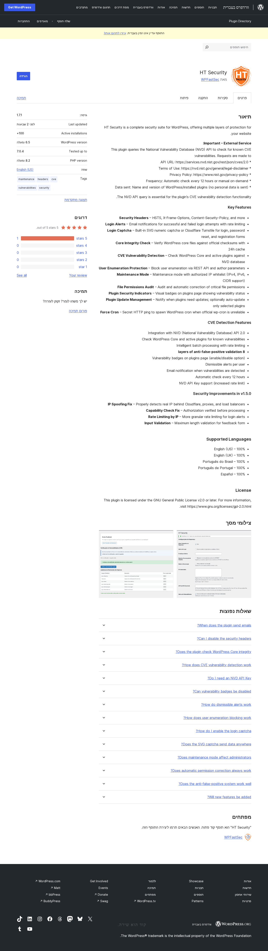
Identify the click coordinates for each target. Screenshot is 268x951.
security (44, 187)
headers (43, 179)
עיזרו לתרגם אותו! (115, 33)
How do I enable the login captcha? (223, 731)
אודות (247, 881)
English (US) (25, 169)
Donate (101, 894)
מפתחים (150, 894)
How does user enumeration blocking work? (217, 718)
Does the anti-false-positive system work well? (215, 784)
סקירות (223, 98)
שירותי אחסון (243, 894)
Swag (102, 901)
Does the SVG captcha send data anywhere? (216, 744)
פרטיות (246, 901)
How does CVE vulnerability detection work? (216, 665)
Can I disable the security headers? (224, 639)
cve (54, 179)
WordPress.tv (145, 901)
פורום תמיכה (78, 311)
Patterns (198, 901)
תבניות (199, 888)
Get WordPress (19, 7)
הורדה (23, 76)
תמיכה (21, 98)
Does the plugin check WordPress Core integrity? (213, 652)
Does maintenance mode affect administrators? (214, 757)
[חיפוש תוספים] (207, 47)
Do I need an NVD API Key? (229, 678)
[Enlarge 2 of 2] (168, 536)
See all (22, 275)
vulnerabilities (27, 187)
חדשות (247, 888)
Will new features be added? (229, 797)
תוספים (199, 894)
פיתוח (184, 98)
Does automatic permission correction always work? (211, 771)
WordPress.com (47, 881)
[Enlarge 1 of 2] (246, 536)
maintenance (26, 179)
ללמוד (152, 881)
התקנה (203, 98)
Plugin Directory (240, 21)
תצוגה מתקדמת (75, 200)
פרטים (242, 98)
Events (103, 888)
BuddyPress (50, 901)
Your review (78, 275)
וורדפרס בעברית (201, 924)
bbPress (52, 894)
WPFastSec (210, 79)
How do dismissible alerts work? (226, 705)
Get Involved (99, 881)
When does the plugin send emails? (224, 625)
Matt (55, 888)
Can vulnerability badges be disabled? (222, 691)
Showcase (196, 881)
